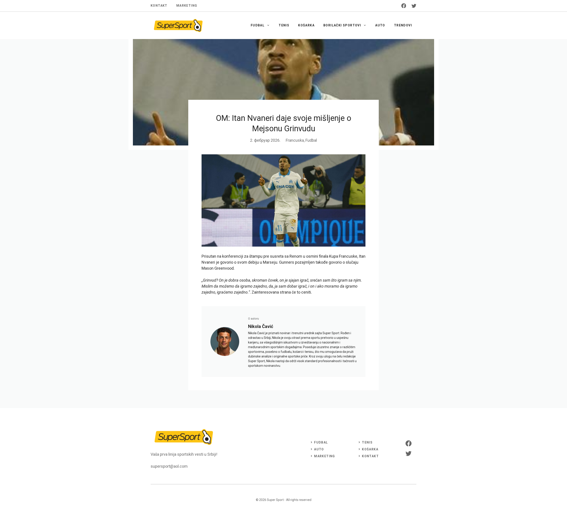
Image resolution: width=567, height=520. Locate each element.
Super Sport (275, 500)
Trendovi (403, 25)
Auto (380, 25)
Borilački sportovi (342, 25)
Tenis (284, 25)
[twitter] (414, 5)
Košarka (306, 25)
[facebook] (403, 5)
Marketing (186, 5)
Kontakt (159, 5)
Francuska (295, 140)
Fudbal (257, 25)
